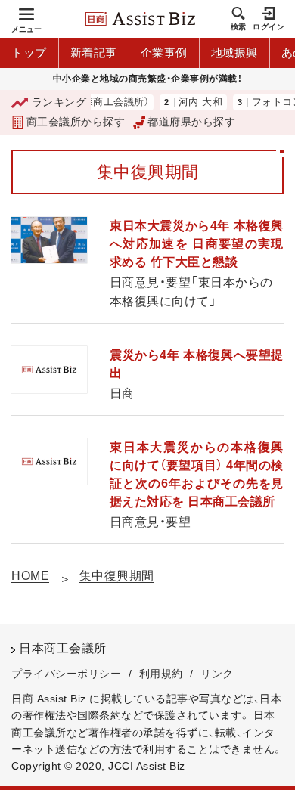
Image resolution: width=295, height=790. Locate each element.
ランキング (59, 102)
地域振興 (234, 52)
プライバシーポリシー (66, 674)
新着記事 (93, 52)
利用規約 (161, 674)
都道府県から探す (191, 122)
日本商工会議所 (63, 648)
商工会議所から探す (75, 122)
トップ (29, 52)
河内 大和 (194, 102)
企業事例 (164, 52)
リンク (217, 674)
